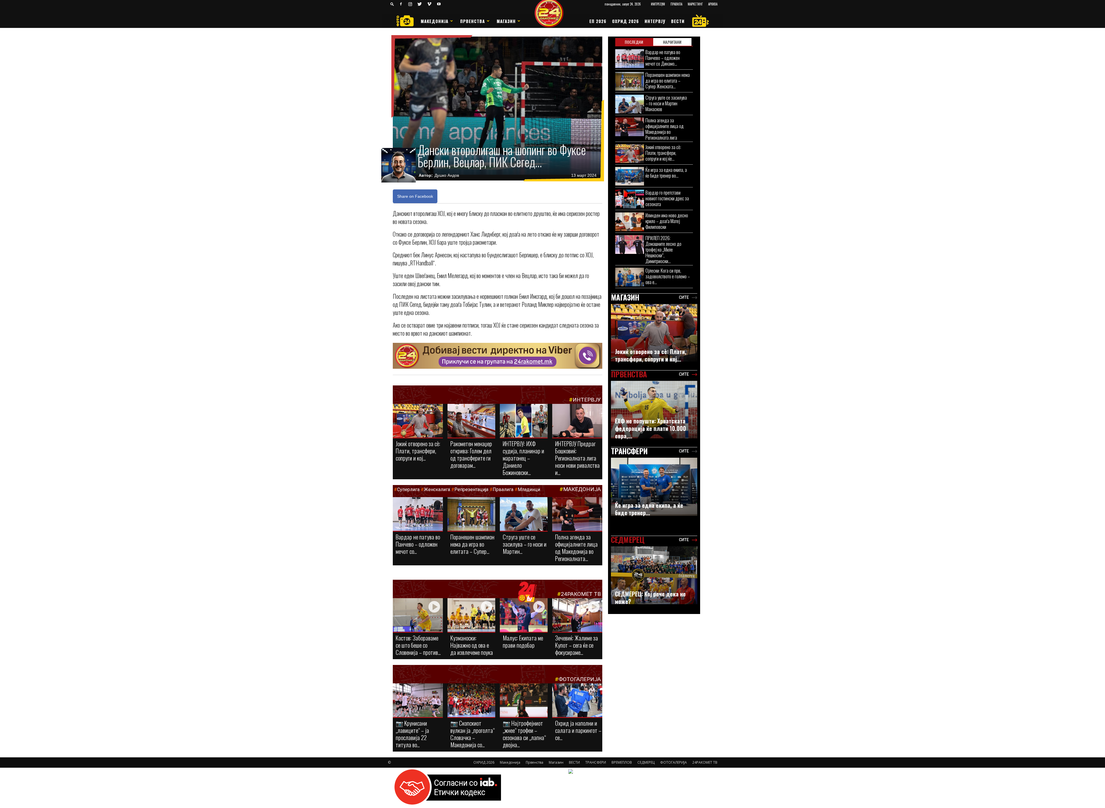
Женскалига (437, 489)
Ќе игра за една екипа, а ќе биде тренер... (649, 509)
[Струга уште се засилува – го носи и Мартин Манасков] (524, 514)
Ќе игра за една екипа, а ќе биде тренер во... (666, 172)
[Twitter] (420, 4)
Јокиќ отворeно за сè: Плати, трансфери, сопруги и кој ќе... (663, 152)
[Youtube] (439, 4)
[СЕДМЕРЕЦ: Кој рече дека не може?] (654, 575)
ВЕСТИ (678, 21)
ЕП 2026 (597, 21)
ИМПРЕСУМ (658, 4)
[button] (392, 4)
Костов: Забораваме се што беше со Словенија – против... (418, 645)
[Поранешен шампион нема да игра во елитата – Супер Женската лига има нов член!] (471, 514)
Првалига (503, 489)
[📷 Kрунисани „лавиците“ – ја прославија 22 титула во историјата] (418, 701)
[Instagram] (410, 4)
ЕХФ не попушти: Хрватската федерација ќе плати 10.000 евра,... (650, 428)
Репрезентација (471, 489)
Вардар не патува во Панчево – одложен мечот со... (418, 544)
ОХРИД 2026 (625, 21)
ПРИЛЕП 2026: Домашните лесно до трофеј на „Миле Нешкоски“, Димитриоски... (663, 249)
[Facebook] (401, 4)
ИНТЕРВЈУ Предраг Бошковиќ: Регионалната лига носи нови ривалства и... (577, 458)
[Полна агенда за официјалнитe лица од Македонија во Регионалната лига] (577, 514)
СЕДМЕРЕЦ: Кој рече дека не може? (650, 598)
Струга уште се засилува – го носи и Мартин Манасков (666, 103)
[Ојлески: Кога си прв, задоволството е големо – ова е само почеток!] (629, 277)
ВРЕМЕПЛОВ (621, 762)
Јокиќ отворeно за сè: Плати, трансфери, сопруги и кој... (418, 450)
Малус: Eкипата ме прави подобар (523, 641)
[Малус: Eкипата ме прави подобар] (524, 615)
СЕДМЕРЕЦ (646, 762)
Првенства (472, 21)
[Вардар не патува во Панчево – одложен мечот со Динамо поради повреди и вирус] (418, 514)
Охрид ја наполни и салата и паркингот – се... (578, 730)
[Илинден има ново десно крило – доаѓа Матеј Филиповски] (629, 221)
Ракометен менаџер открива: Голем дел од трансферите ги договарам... (471, 454)
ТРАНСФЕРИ (595, 762)
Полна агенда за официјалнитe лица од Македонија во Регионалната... (576, 547)
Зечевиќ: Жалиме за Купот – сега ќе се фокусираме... (576, 645)
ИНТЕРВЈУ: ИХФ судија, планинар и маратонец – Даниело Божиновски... (523, 458)
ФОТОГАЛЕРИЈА (580, 679)
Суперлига (408, 489)
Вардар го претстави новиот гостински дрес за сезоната (667, 198)
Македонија (434, 21)
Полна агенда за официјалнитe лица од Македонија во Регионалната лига (664, 129)
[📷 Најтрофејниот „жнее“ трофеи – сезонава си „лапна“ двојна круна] (524, 700)
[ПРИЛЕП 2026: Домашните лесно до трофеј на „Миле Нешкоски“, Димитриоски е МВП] (629, 244)
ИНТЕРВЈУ (655, 21)
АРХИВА (712, 4)
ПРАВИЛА (676, 4)
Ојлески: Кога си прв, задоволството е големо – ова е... (667, 276)
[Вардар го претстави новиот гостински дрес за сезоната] (629, 199)
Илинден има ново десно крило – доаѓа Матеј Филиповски (666, 221)
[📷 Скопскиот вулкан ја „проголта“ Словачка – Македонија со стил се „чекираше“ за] (471, 700)
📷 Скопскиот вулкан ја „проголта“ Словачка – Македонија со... (472, 733)
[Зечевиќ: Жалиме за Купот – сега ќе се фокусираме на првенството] (577, 616)
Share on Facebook (415, 196)
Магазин (506, 21)
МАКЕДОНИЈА (582, 489)
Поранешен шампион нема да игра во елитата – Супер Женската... (667, 80)
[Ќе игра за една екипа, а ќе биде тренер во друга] (629, 176)
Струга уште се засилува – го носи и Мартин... (524, 544)
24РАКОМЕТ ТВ (581, 594)
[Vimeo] (429, 4)
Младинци (529, 489)
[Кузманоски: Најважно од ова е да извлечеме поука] (471, 615)
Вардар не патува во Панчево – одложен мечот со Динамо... (662, 57)
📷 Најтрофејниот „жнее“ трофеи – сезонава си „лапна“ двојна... (524, 733)
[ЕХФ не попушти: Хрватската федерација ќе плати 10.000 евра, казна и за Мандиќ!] (654, 409)
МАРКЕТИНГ (695, 4)
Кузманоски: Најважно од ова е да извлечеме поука (471, 645)
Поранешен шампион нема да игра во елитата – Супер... (472, 544)
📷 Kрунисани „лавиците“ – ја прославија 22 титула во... (412, 733)
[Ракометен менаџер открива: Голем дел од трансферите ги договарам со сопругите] (471, 421)
